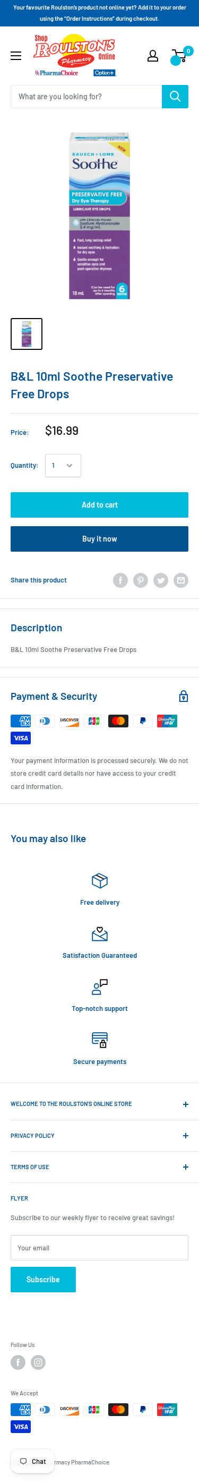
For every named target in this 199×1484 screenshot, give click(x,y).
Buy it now (99, 538)
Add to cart (100, 504)
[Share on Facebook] (120, 580)
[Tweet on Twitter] (160, 580)
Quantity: (25, 465)
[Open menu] (16, 56)
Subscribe (43, 1279)
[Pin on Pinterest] (140, 580)
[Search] (175, 96)
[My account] (153, 56)
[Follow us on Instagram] (38, 1362)
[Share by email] (181, 580)
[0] (179, 55)
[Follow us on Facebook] (18, 1362)
